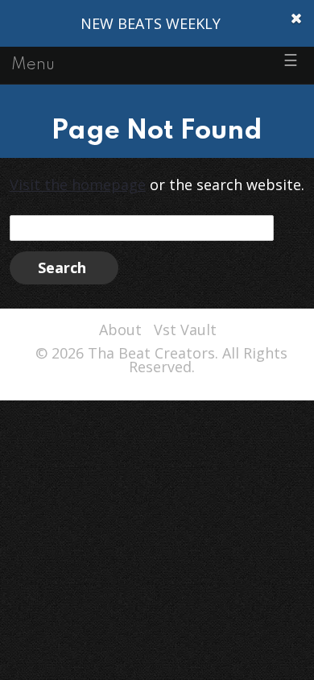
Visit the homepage (78, 184)
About (120, 329)
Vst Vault (185, 329)
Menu (33, 65)
